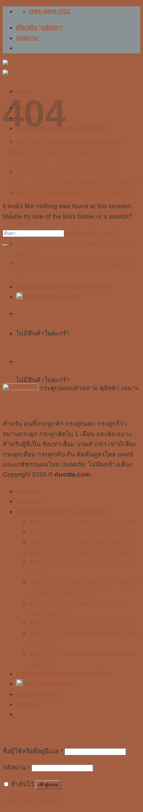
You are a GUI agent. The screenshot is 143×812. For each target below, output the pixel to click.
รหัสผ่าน (16, 767)
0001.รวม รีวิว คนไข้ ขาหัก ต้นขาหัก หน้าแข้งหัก (69, 142)
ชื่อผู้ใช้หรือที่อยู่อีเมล (33, 751)
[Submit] (5, 245)
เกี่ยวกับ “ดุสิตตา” (39, 27)
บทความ (27, 38)
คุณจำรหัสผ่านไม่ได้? (32, 800)
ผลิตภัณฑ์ (29, 501)
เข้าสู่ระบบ (48, 784)
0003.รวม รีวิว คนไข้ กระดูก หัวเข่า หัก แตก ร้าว (81, 542)
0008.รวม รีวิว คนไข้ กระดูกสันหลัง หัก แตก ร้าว (68, 233)
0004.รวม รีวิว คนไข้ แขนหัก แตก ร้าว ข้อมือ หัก (81, 552)
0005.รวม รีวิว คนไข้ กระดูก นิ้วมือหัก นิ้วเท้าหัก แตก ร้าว (78, 182)
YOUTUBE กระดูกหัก (50, 684)
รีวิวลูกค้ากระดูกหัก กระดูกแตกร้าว (62, 511)
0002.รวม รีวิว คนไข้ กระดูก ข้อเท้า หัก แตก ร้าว (68, 152)
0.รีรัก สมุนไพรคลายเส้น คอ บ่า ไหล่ (63, 674)
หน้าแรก (27, 491)
